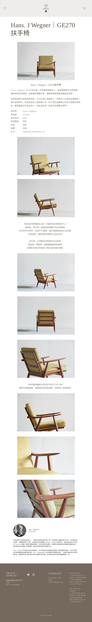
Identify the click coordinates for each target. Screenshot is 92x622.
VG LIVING (49, 615)
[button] (5, 8)
